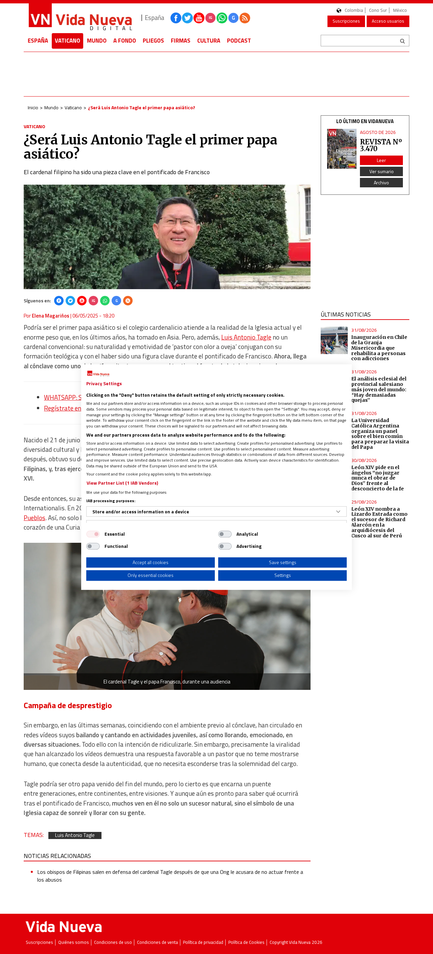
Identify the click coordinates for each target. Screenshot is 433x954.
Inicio (33, 107)
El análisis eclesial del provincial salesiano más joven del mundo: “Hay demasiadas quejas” (379, 389)
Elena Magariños (50, 316)
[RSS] (128, 300)
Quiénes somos (73, 942)
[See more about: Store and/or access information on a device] (338, 511)
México (400, 10)
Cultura (208, 40)
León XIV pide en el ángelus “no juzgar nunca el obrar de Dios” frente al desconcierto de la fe (377, 478)
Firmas (180, 40)
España (38, 40)
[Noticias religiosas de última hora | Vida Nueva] (80, 17)
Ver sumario (381, 171)
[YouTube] (82, 300)
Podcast (239, 40)
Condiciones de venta (157, 942)
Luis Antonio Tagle (246, 337)
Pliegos (153, 40)
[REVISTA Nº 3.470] (342, 149)
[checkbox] (93, 534)
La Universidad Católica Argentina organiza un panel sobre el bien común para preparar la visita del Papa (380, 433)
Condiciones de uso (113, 942)
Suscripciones (346, 21)
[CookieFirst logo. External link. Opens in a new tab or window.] (98, 374)
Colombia (354, 10)
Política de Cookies (246, 942)
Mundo (97, 40)
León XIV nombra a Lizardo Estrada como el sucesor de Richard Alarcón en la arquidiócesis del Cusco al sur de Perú (379, 522)
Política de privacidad (203, 942)
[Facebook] (59, 300)
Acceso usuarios (388, 21)
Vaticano (67, 40)
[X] (70, 300)
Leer (381, 160)
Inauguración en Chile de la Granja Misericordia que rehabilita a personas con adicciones (379, 348)
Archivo (381, 182)
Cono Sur (378, 10)
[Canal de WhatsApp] (222, 18)
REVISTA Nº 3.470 (381, 145)
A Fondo (124, 40)
